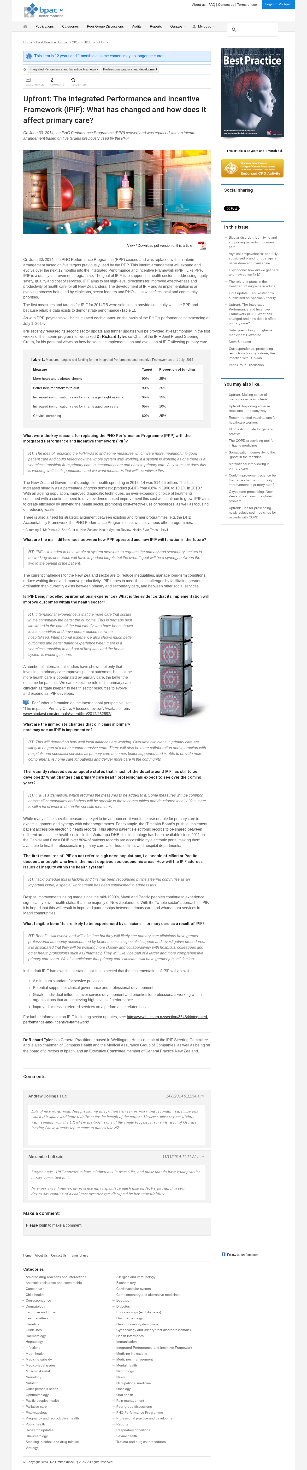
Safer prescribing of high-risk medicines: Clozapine (250, 332)
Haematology (36, 1336)
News (120, 1377)
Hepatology (34, 1342)
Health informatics (130, 1336)
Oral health (124, 1395)
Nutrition (32, 1383)
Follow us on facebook (242, 1255)
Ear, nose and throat (41, 1312)
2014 (76, 42)
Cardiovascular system (133, 1289)
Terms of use (247, 4)
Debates (122, 1300)
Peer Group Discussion (246, 365)
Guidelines (34, 1330)
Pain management (130, 1400)
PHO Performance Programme (139, 1412)
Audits (137, 26)
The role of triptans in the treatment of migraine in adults (252, 284)
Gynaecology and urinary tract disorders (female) (153, 1330)
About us (199, 4)
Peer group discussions (134, 1406)
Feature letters (37, 1318)
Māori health (35, 1353)
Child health (35, 1295)
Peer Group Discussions (105, 26)
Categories (70, 26)
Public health (35, 1424)
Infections (33, 1347)
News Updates (240, 342)
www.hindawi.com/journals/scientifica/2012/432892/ (67, 714)
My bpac (204, 26)
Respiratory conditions (133, 1430)
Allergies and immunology (135, 1277)
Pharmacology (36, 1412)
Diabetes (123, 1306)
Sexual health (126, 1436)
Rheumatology (37, 1436)
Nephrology (125, 1371)
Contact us (226, 4)
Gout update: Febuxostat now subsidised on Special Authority (252, 295)
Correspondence (38, 1300)
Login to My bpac (278, 4)
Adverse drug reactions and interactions (56, 1277)
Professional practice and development (130, 69)
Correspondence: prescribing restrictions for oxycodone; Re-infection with (252, 353)
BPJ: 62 (89, 42)
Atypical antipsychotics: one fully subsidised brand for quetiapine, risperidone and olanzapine (253, 258)
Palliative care (36, 1406)
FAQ (211, 4)
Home (27, 42)
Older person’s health (42, 1389)
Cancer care (35, 1289)
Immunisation (126, 1342)
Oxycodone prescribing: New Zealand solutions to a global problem (250, 496)
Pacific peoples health (42, 1400)
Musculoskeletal (38, 1371)
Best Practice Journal (52, 42)
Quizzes (176, 26)
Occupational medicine (133, 1383)
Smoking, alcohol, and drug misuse (52, 1442)
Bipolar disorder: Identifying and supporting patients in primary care (253, 242)
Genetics (32, 1324)
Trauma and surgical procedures (141, 1442)
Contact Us (59, 1255)
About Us (41, 1255)
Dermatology (35, 1306)
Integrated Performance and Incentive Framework (64, 69)
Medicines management (134, 1359)
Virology (32, 1448)
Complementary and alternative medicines (148, 1295)
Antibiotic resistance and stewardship (54, 1283)
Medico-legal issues (41, 1365)
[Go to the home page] (43, 10)
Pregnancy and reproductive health (52, 1418)
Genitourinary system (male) (137, 1324)
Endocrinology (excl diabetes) (138, 1312)
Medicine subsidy (39, 1359)
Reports (156, 26)
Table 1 (127, 310)
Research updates (39, 1430)
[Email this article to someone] (28, 80)
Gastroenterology (129, 1318)
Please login (36, 1225)
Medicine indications (131, 1353)
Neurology (33, 1377)
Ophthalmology (37, 1395)
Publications (44, 26)
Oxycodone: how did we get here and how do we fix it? (254, 272)
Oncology (123, 1389)
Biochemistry (126, 1283)
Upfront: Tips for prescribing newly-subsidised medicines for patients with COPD (252, 512)
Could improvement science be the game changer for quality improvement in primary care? (252, 480)
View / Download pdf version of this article (159, 245)
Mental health (126, 1365)
